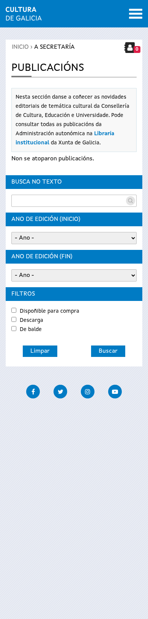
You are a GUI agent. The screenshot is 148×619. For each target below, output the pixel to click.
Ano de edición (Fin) (41, 257)
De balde (31, 329)
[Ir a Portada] (24, 16)
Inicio (20, 47)
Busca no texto (36, 182)
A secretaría (54, 47)
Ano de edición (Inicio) (45, 219)
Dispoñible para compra (49, 311)
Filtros (23, 294)
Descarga (31, 320)
